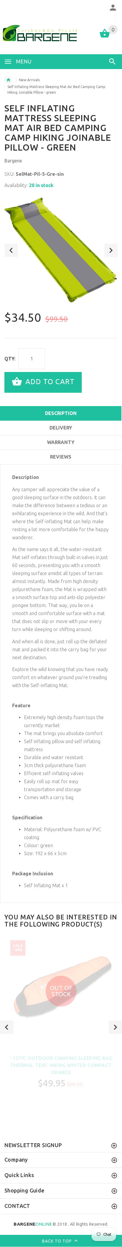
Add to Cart (49, 382)
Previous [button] (11, 250)
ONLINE (33, 1224)
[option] (61, 250)
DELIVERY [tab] (60, 427)
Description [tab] (61, 413)
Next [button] (111, 250)
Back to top (57, 1240)
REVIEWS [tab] (60, 456)
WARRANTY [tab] (60, 442)
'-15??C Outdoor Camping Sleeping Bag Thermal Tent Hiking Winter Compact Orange (61, 1065)
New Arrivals (29, 80)
